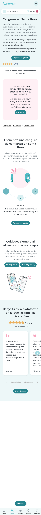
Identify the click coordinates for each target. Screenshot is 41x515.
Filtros (33, 11)
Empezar (20, 112)
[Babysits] (9, 3)
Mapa (21, 503)
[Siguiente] (37, 353)
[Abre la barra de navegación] (36, 3)
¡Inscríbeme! (20, 391)
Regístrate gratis (20, 58)
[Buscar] (4, 11)
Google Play (29, 265)
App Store (13, 265)
